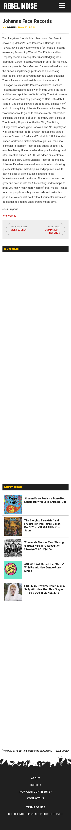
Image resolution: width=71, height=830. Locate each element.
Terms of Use (35, 807)
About (35, 778)
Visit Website (9, 215)
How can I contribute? (35, 791)
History (35, 785)
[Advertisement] (35, 457)
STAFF (11, 27)
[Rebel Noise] (20, 8)
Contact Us (35, 798)
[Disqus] (35, 300)
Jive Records (19, 229)
